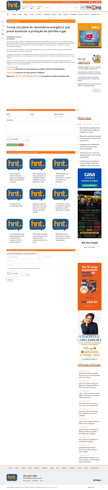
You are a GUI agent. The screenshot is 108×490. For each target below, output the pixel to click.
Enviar (10, 280)
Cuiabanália (46, 14)
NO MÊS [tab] (97, 124)
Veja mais (96, 90)
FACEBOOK (36, 76)
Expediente (35, 480)
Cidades (26, 14)
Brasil (59, 14)
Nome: (8, 114)
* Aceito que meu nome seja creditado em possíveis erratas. (24, 268)
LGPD (41, 480)
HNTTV (87, 14)
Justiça (14, 14)
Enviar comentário (12, 145)
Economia (38, 14)
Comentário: (10, 120)
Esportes (65, 14)
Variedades (73, 14)
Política (20, 14)
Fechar (21, 145)
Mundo (81, 14)
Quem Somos (27, 480)
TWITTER (18, 76)
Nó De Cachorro (95, 14)
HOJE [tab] (79, 124)
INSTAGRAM (26, 76)
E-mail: (32, 114)
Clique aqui (11, 69)
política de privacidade (53, 487)
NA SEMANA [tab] (87, 124)
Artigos (54, 14)
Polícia (32, 14)
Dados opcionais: (59, 114)
